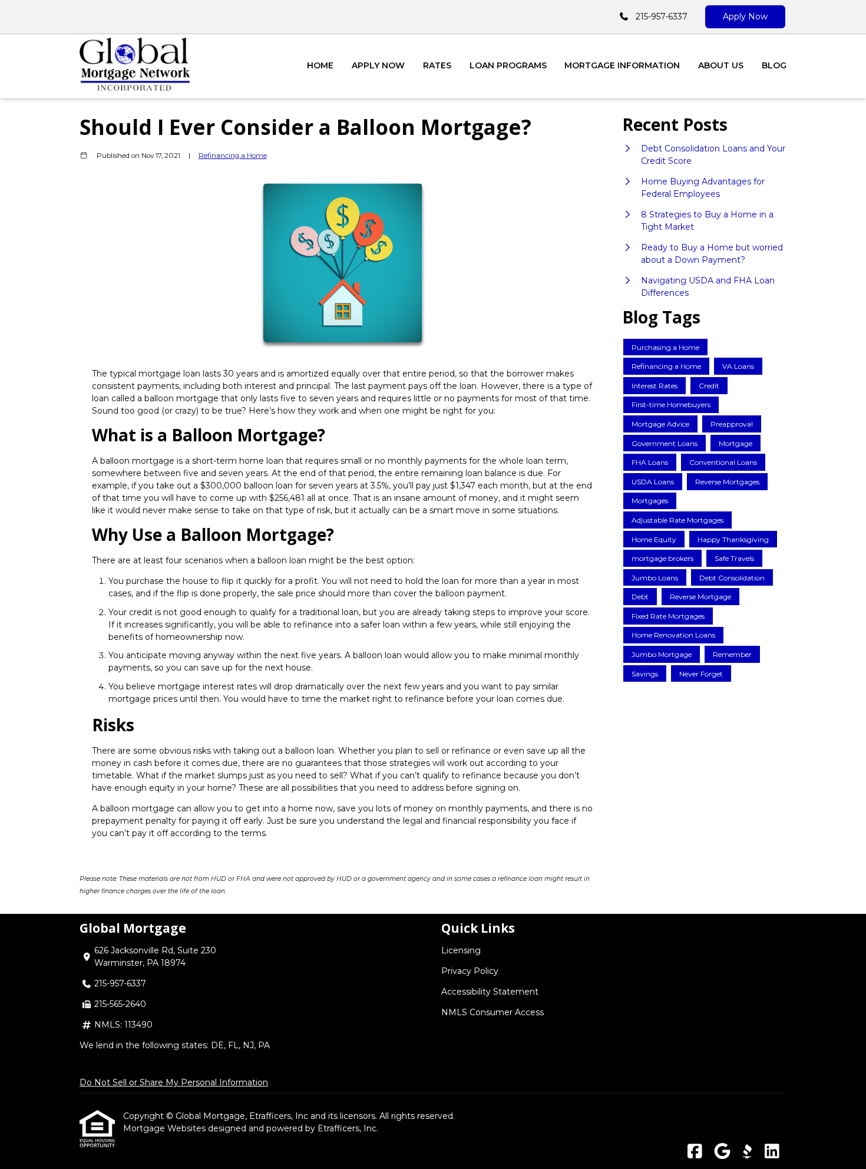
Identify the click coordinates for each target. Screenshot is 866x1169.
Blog (774, 65)
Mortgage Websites (165, 1128)
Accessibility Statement (489, 991)
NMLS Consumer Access (492, 1012)
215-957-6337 (661, 16)
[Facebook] (695, 1152)
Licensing (461, 950)
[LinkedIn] (772, 1152)
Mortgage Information (622, 65)
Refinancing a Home (233, 155)
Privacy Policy (469, 971)
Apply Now (745, 16)
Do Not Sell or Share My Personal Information (174, 1082)
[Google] (722, 1152)
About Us (720, 65)
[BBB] (747, 1152)
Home (320, 65)
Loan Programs (508, 65)
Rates (437, 65)
